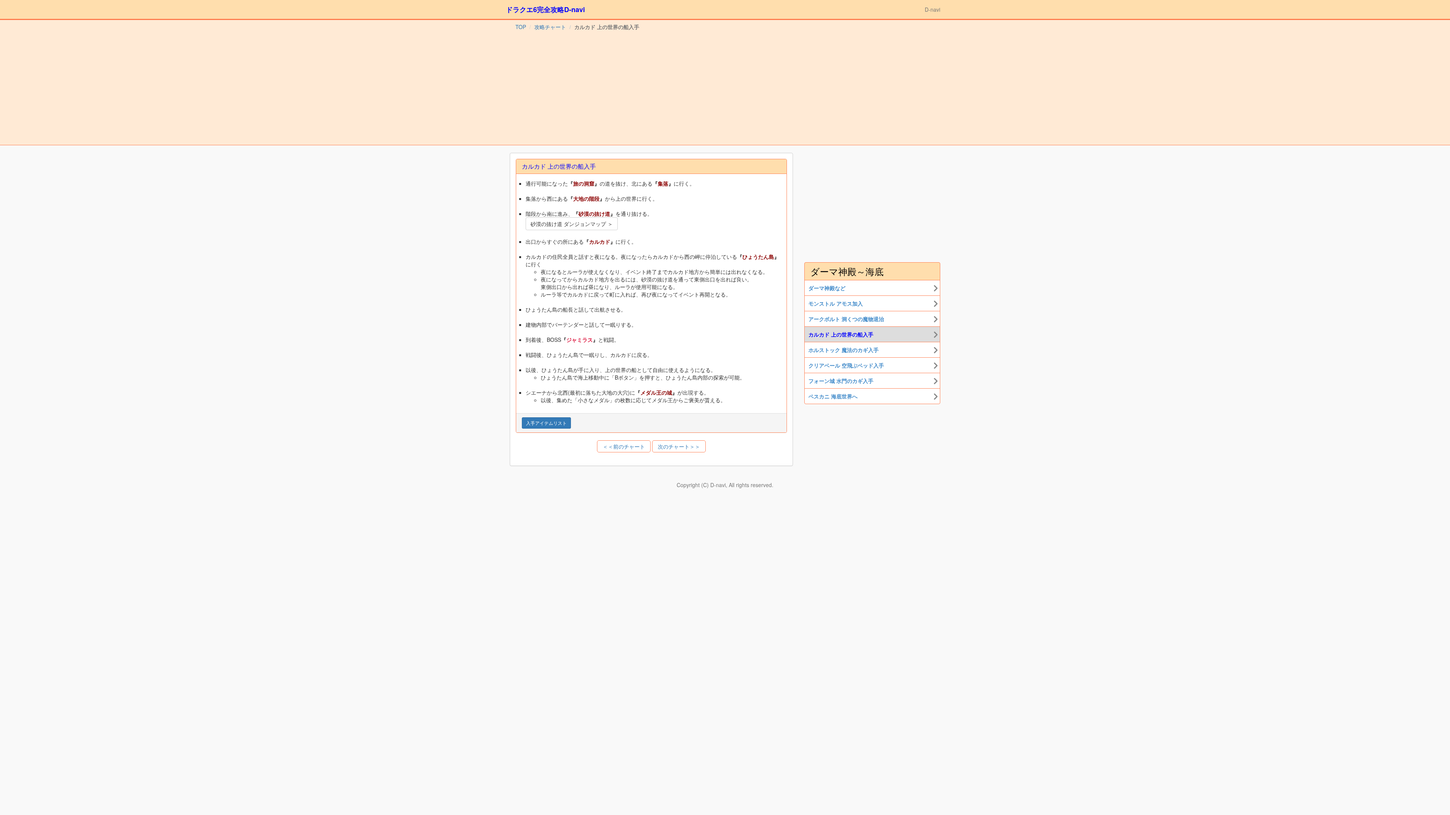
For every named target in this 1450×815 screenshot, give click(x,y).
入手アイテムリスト (546, 423)
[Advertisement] (725, 88)
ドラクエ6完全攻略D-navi (545, 9)
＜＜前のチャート (624, 446)
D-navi (932, 9)
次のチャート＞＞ (679, 446)
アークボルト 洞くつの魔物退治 (846, 319)
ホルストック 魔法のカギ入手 (843, 350)
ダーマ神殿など (826, 288)
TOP (520, 27)
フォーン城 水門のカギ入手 (840, 380)
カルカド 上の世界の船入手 (840, 334)
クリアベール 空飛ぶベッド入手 (846, 365)
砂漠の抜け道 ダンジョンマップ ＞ (572, 224)
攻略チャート (550, 27)
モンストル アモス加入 (835, 303)
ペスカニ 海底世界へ (833, 396)
